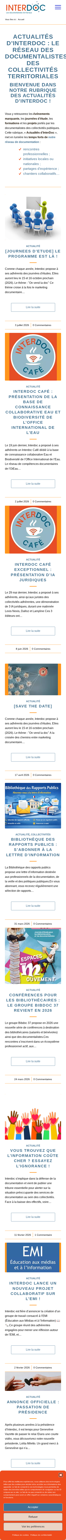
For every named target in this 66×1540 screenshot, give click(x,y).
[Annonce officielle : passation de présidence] (33, 1381)
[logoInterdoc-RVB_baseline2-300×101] (27, 7)
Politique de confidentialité (41, 1535)
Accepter (33, 1507)
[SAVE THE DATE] (33, 706)
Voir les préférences (33, 1526)
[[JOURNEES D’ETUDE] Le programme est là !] (33, 217)
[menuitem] (56, 7)
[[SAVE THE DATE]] (33, 679)
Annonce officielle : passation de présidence (33, 1407)
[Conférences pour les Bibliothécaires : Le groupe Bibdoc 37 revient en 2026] (33, 956)
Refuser (33, 1516)
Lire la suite (33, 307)
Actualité (33, 246)
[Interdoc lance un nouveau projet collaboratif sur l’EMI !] (33, 1257)
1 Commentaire (43, 1234)
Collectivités (41, 834)
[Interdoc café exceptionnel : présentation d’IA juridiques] (33, 530)
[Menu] (56, 7)
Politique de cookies (20, 1535)
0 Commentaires (42, 325)
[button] (60, 1475)
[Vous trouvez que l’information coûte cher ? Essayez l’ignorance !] (33, 1117)
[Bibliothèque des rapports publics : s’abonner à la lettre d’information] (33, 805)
